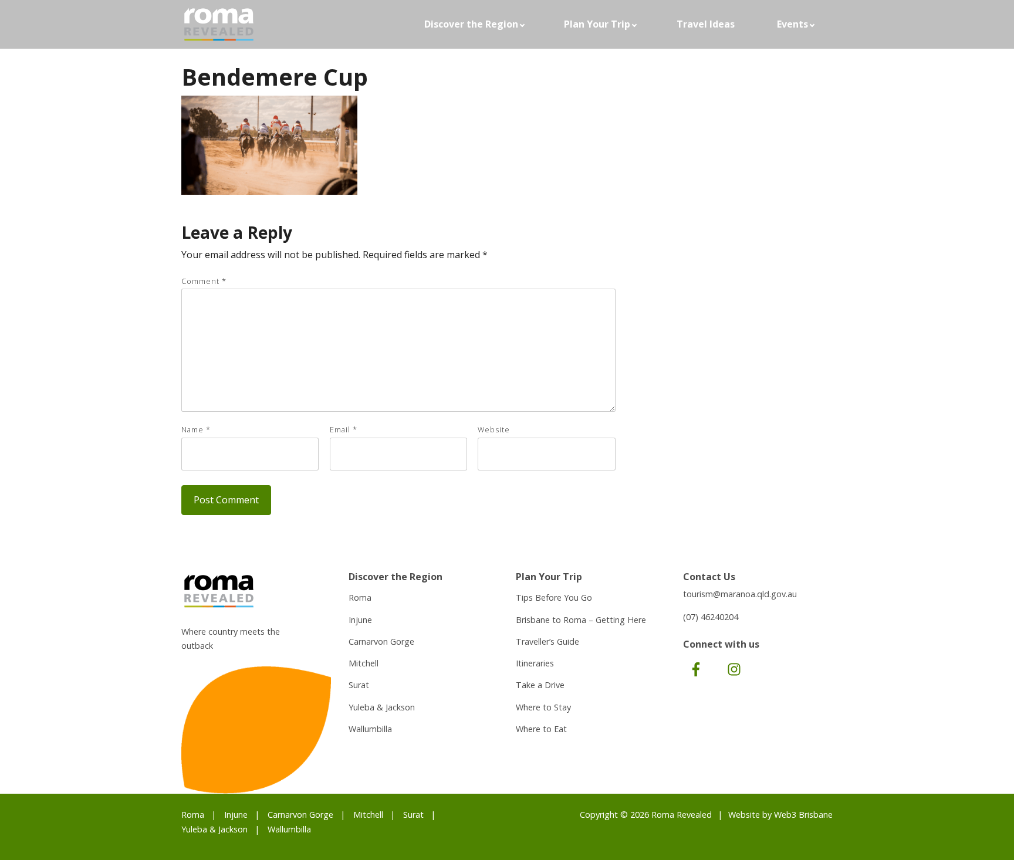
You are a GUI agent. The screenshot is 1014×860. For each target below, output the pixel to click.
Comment (204, 281)
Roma (360, 597)
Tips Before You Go (554, 597)
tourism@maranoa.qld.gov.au (740, 594)
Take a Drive (540, 684)
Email (343, 429)
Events (792, 24)
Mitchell (363, 663)
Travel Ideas (706, 24)
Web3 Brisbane (803, 814)
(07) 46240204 (710, 616)
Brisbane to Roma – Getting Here (581, 619)
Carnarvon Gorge (381, 641)
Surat (359, 684)
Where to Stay (543, 707)
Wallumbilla (370, 728)
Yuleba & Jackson (382, 707)
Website (494, 429)
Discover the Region (471, 24)
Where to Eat (541, 728)
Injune (360, 619)
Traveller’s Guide (547, 641)
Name (196, 429)
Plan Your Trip (597, 24)
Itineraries (535, 663)
